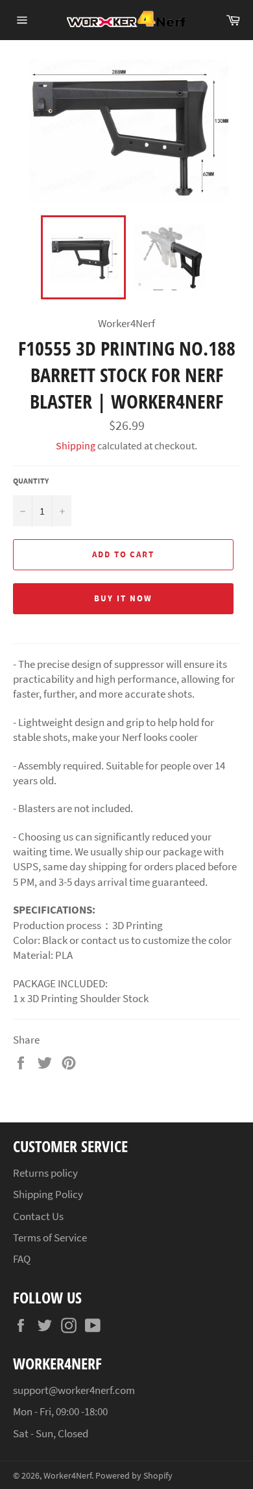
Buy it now (123, 598)
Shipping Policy (48, 1194)
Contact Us (38, 1216)
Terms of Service (50, 1237)
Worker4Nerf (67, 1475)
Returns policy (45, 1173)
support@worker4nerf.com (74, 1390)
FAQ (21, 1259)
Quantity (31, 481)
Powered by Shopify (134, 1475)
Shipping (75, 445)
